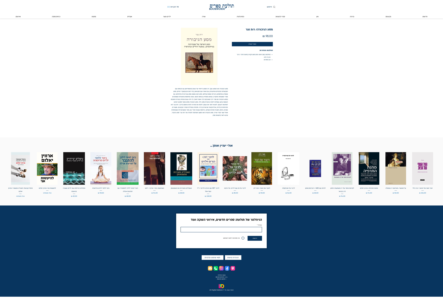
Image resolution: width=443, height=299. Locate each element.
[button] (173, 7)
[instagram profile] (221, 268)
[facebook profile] (227, 268)
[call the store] (216, 268)
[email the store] (210, 268)
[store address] (232, 268)
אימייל (260, 225)
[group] (221, 175)
